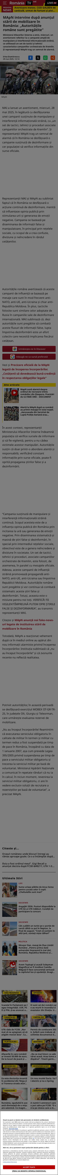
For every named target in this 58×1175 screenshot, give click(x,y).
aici (33, 1138)
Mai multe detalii (13, 1128)
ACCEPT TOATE (29, 1167)
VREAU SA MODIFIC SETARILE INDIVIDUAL (29, 1171)
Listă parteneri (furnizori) (10, 1162)
